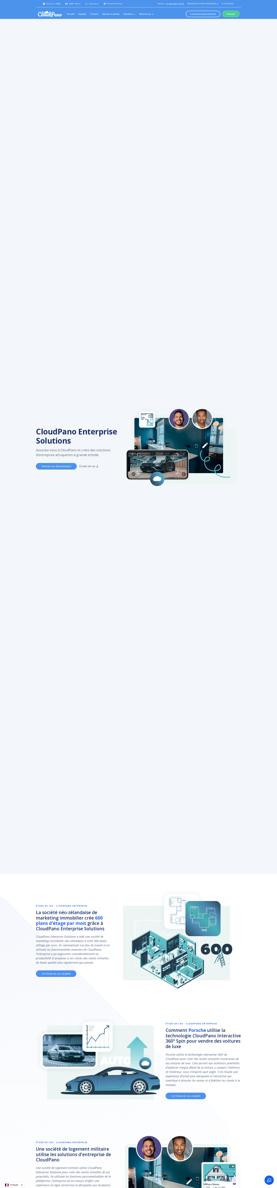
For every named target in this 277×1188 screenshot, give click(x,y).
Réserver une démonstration (56, 466)
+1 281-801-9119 (174, 3)
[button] (203, 4)
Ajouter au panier (111, 14)
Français (14, 1185)
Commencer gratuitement (203, 14)
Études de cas (87, 466)
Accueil (70, 14)
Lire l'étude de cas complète (56, 973)
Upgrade (231, 14)
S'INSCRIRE (228, 3)
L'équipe (82, 14)
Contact (94, 14)
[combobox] (14, 1185)
